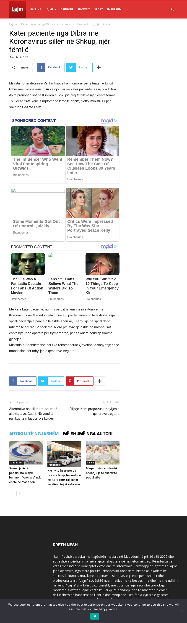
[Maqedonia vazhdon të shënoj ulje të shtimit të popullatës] (102, 452)
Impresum (114, 9)
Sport (98, 9)
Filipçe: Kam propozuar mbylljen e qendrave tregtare (94, 411)
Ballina (35, 9)
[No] (181, 611)
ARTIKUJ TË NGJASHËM (34, 433)
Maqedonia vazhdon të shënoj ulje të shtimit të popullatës (101, 473)
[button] (172, 9)
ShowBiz (84, 9)
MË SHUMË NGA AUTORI (88, 433)
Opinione (66, 9)
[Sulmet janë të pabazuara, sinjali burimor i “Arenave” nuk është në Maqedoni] (26, 452)
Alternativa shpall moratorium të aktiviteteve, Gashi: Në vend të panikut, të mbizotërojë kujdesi (33, 414)
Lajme (49, 9)
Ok (95, 616)
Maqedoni (16, 462)
